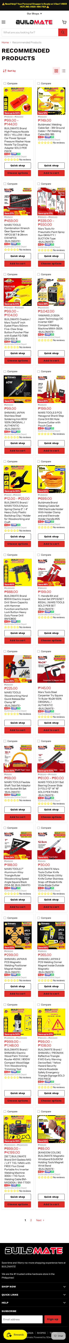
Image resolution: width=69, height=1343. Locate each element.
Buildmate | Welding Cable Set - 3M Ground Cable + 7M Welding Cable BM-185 (51, 129)
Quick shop (17, 165)
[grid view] (56, 70)
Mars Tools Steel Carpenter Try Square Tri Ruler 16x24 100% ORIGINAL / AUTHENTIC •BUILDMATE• (50, 700)
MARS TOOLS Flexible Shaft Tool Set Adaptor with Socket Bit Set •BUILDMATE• (17, 787)
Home (5, 42)
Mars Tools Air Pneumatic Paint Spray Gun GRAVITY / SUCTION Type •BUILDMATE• (51, 235)
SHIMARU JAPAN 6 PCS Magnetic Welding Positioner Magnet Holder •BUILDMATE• (15, 965)
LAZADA (29, 1333)
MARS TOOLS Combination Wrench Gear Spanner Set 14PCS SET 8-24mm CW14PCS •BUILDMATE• (17, 233)
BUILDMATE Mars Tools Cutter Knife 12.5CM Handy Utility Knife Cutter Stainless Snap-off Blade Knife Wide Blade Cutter (50, 877)
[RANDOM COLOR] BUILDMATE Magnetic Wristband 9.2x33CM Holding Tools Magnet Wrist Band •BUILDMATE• (51, 1160)
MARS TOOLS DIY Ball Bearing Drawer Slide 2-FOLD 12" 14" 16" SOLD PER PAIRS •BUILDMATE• (51, 789)
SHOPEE (41, 1333)
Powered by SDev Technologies (49, 1337)
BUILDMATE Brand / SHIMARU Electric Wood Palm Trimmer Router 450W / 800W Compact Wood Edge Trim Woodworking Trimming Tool (17, 1059)
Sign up (52, 1319)
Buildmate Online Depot (15, 156)
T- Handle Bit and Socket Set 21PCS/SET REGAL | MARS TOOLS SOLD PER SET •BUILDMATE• (51, 602)
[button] (11, 159)
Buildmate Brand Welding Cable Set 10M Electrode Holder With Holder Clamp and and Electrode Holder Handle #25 (50, 510)
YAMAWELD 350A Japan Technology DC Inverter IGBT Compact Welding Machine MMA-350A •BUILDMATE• (50, 323)
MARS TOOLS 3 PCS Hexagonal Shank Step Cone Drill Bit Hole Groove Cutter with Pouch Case (51, 419)
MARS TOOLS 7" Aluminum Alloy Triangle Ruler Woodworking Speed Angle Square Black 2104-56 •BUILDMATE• (17, 877)
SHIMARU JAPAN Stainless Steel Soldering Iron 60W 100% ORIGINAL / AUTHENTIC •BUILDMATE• (15, 420)
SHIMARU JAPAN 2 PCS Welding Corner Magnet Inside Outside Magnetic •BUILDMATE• (51, 965)
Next (39, 1220)
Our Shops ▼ (34, 13)
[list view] (63, 70)
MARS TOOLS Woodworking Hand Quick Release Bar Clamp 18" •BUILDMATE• (16, 699)
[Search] (62, 32)
